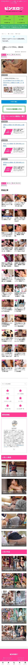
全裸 (14, 54)
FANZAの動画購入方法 (14, 109)
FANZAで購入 (14, 101)
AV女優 (4, 54)
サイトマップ (21, 658)
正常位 (19, 54)
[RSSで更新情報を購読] (14, 449)
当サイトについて (7, 658)
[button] (25, 384)
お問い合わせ (21, 660)
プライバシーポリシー (7, 660)
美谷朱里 (4, 56)
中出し (9, 54)
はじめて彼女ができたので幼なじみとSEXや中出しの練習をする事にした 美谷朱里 (13, 82)
